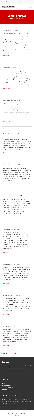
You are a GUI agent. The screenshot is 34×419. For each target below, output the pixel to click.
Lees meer (6, 55)
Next (14, 353)
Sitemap (4, 390)
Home (12, 18)
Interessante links (7, 387)
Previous (4, 353)
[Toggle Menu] (30, 7)
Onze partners (6, 385)
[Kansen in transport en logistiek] (8, 6)
